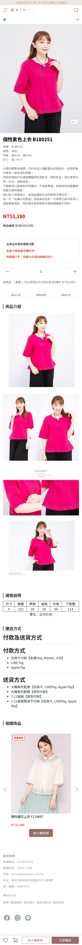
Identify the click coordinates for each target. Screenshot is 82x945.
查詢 (6, 902)
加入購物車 (35, 940)
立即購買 (65, 940)
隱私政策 (58, 902)
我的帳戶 (29, 902)
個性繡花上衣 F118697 (27, 816)
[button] (76, 789)
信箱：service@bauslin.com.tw (23, 874)
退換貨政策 (44, 902)
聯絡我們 (16, 902)
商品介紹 (15, 294)
